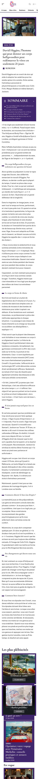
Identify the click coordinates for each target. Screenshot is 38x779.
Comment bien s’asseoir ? (13, 118)
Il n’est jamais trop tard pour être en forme (18, 112)
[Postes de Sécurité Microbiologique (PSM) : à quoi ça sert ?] (19, 695)
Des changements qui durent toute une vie (18, 116)
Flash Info (19, 679)
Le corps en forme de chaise (14, 110)
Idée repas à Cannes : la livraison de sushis (19, 674)
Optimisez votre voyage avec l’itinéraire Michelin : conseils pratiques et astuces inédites (18, 752)
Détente (8, 743)
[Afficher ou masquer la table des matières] (31, 101)
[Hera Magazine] (13, 4)
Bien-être (8, 45)
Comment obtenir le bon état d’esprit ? (17, 114)
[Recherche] (29, 4)
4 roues (19, 711)
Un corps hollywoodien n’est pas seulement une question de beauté (20, 106)
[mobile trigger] (3, 4)
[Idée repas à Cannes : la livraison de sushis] (19, 668)
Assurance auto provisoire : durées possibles (19, 706)
